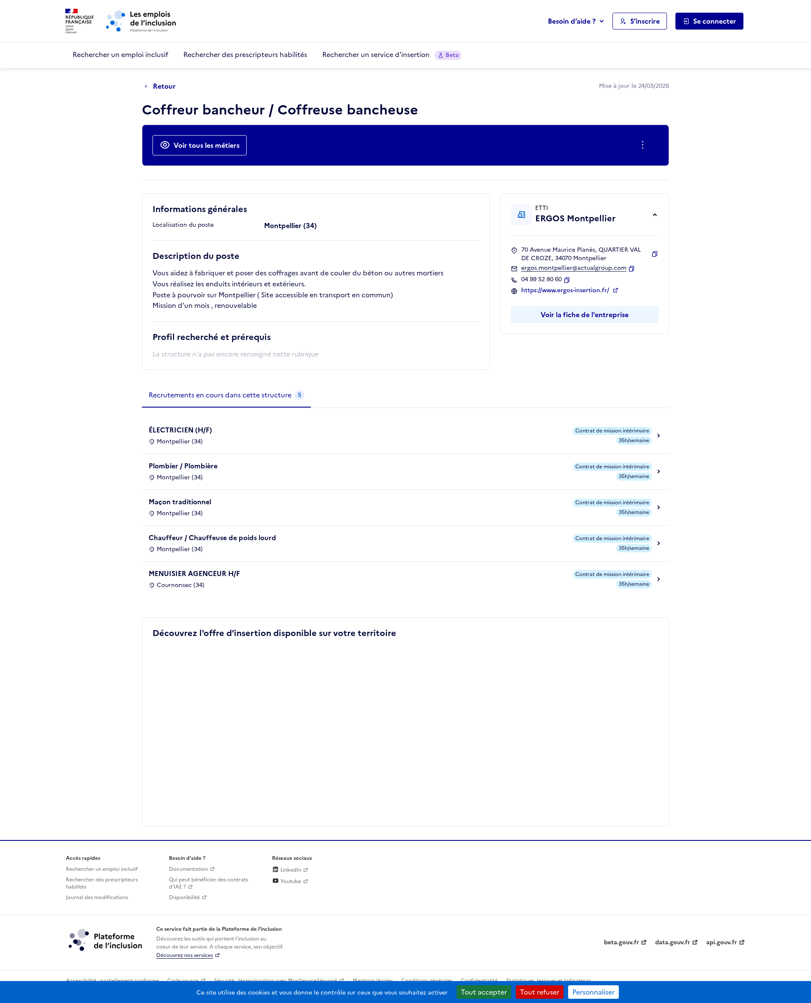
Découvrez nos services (184, 955)
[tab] (226, 395)
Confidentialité (479, 980)
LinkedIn (290, 870)
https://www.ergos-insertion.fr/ (566, 290)
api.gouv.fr (721, 942)
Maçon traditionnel (180, 502)
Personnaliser (593, 992)
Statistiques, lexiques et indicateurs (548, 980)
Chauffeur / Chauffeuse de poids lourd (212, 538)
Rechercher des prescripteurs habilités (245, 54)
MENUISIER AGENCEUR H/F (194, 573)
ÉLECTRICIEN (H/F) (180, 430)
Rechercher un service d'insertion (390, 54)
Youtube (290, 881)
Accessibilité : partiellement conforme (112, 980)
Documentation (188, 869)
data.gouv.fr (672, 942)
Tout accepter (484, 992)
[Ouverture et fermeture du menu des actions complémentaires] (644, 145)
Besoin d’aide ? (572, 21)
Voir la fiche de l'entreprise (585, 315)
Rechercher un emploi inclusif (120, 54)
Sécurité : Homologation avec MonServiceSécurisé (275, 980)
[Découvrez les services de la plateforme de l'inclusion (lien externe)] (106, 939)
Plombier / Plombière (183, 466)
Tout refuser (539, 992)
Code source (183, 980)
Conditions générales (426, 980)
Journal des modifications (97, 897)
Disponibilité (184, 897)
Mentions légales (373, 980)
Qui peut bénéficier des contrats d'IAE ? (208, 883)
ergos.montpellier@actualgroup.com (573, 268)
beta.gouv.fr (621, 942)
